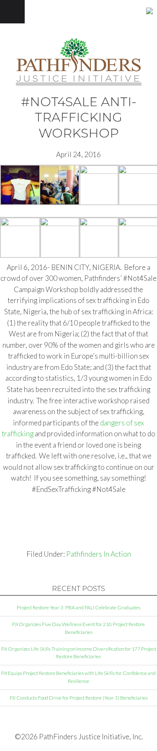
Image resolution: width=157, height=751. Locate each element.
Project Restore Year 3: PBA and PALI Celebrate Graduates (78, 607)
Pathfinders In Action (98, 554)
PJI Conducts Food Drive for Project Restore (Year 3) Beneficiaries (79, 698)
